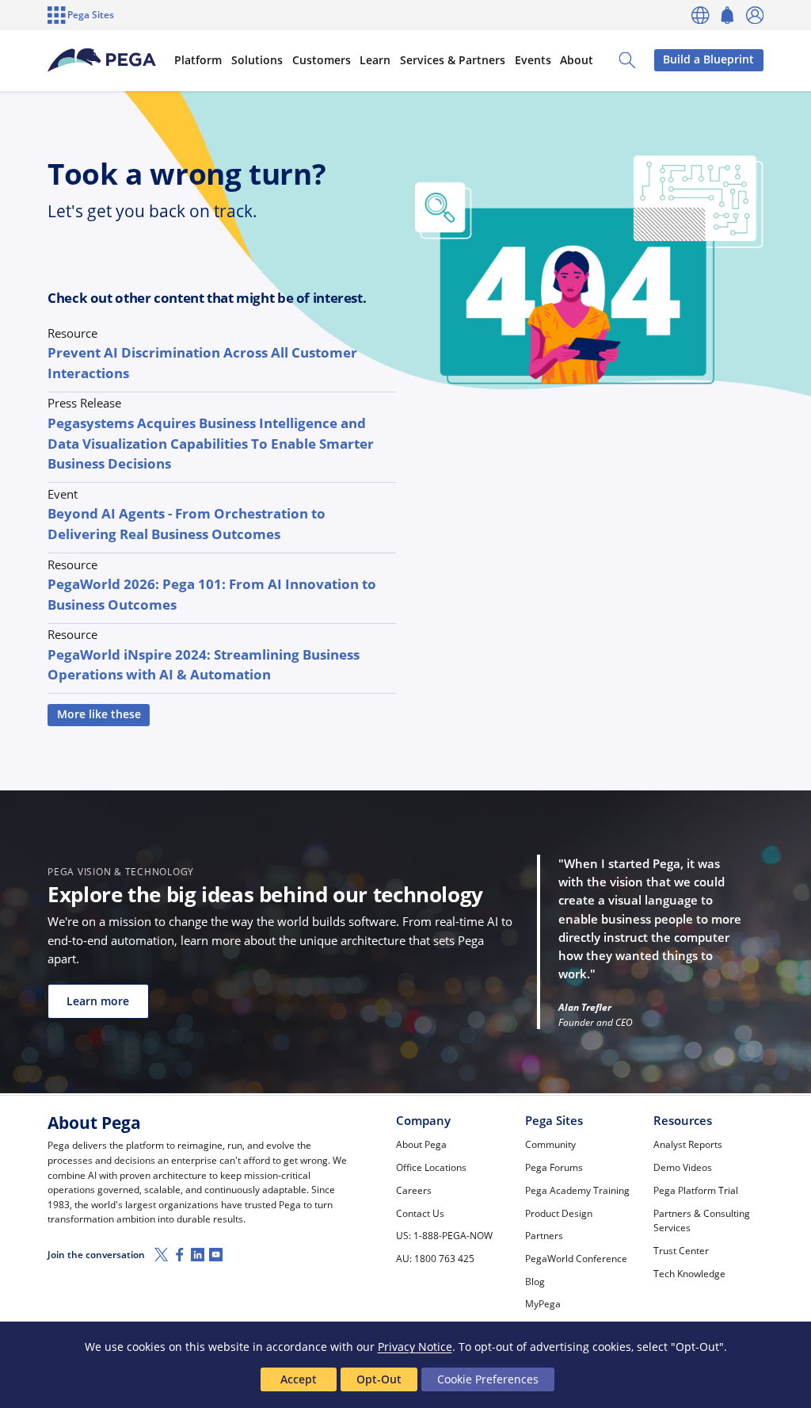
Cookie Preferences (488, 1379)
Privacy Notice (415, 1346)
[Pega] (101, 60)
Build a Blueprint (708, 59)
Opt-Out (379, 1379)
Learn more (98, 1001)
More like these (99, 714)
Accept (298, 1379)
